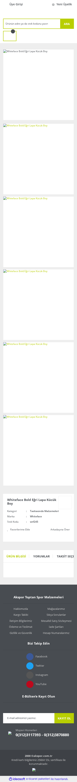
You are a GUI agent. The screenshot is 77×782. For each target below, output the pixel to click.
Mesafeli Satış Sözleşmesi (56, 621)
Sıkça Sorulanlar (56, 615)
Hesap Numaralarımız (56, 633)
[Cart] (9, 36)
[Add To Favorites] (18, 529)
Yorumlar (41, 556)
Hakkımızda (21, 609)
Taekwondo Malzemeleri (44, 511)
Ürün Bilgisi (16, 556)
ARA (67, 24)
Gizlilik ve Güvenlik (21, 633)
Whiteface (36, 516)
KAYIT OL (64, 718)
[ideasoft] (17, 779)
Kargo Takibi (21, 615)
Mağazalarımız (56, 609)
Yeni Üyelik (64, 4)
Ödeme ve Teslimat (20, 627)
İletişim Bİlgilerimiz (20, 621)
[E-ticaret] (38, 779)
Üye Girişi (16, 4)
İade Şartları (56, 627)
